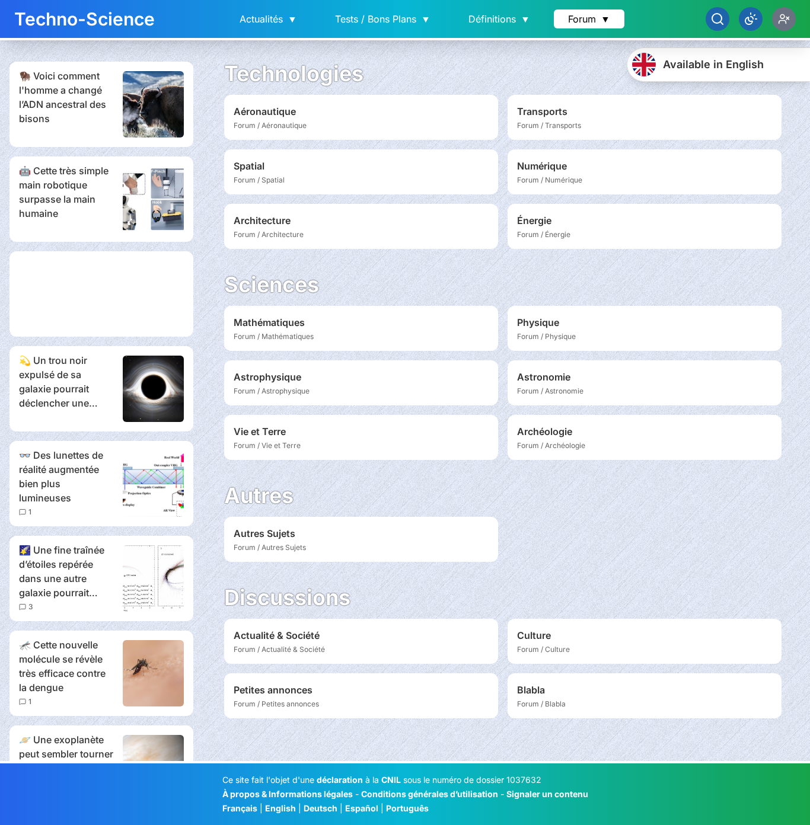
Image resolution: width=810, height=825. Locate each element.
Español (361, 808)
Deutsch (320, 808)
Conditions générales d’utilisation (429, 794)
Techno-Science (84, 19)
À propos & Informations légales (287, 794)
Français (239, 808)
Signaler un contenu (547, 794)
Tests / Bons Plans (382, 19)
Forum (589, 19)
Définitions (499, 19)
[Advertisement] (101, 294)
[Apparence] (751, 19)
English (280, 808)
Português (407, 808)
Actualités (268, 19)
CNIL (391, 780)
